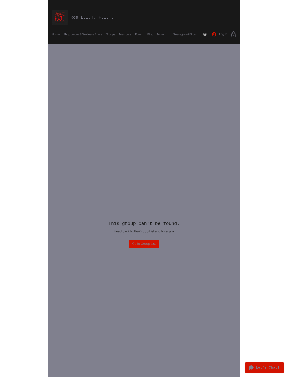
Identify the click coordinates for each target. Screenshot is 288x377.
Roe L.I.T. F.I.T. (92, 17)
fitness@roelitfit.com (185, 34)
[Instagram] (205, 34)
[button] (233, 34)
